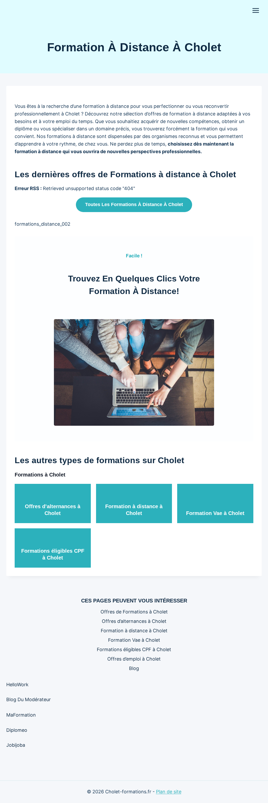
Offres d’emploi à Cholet (134, 659)
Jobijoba (15, 745)
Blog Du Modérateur (28, 699)
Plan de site (168, 791)
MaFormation (21, 715)
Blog (134, 668)
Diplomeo (16, 730)
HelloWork (17, 684)
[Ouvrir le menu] (255, 10)
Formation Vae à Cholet (215, 513)
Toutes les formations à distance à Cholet (134, 204)
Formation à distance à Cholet (134, 630)
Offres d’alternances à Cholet (134, 621)
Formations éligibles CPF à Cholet (134, 649)
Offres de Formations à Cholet (134, 611)
